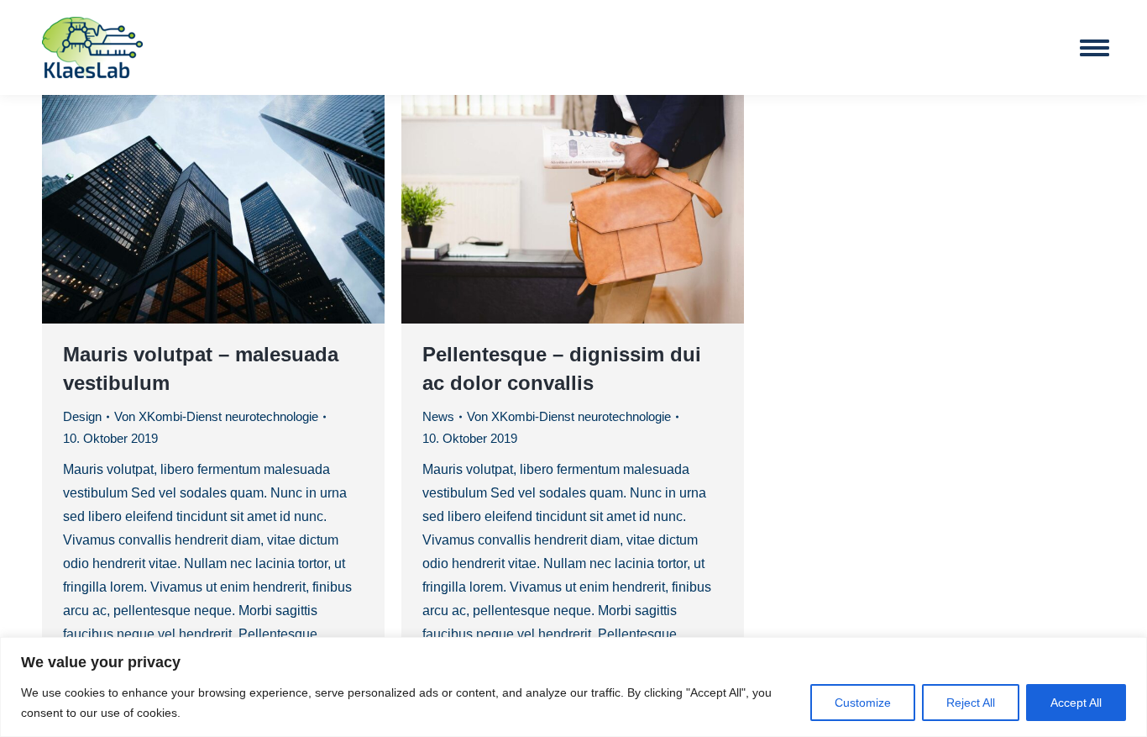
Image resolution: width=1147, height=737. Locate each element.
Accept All (1076, 702)
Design (82, 416)
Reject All (970, 702)
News (438, 416)
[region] (573, 687)
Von (216, 416)
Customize (863, 702)
